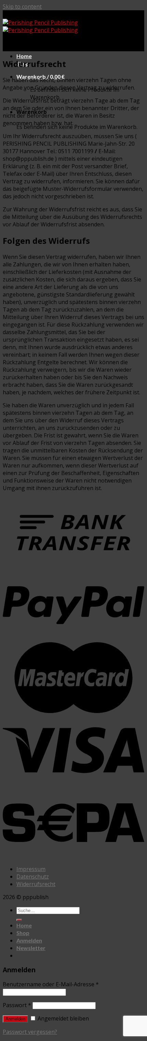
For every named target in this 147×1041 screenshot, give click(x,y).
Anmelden (15, 1019)
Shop (22, 933)
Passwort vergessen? (30, 1032)
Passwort (17, 1005)
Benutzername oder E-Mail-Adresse (51, 984)
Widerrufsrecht (35, 884)
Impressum (30, 869)
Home (24, 56)
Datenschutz (32, 876)
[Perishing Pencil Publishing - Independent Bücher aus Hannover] (40, 26)
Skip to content (22, 6)
